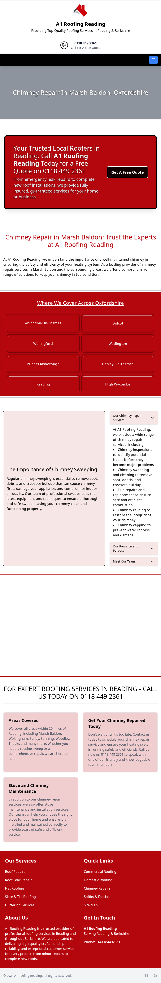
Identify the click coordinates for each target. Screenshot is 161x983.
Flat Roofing (14, 888)
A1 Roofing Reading (80, 23)
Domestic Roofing (98, 880)
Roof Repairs (15, 871)
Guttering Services (19, 905)
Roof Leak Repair (18, 880)
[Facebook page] (146, 975)
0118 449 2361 (101, 696)
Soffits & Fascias (96, 896)
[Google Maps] (155, 975)
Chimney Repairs (97, 888)
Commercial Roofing (100, 871)
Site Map (91, 905)
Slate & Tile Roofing (20, 896)
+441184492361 (108, 942)
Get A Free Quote (127, 172)
